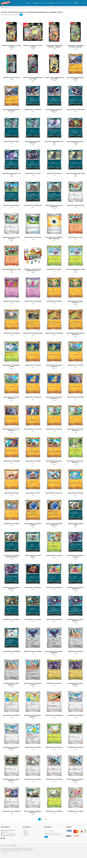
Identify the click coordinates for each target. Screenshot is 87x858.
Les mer (20, 850)
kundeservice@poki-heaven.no (9, 833)
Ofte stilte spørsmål (11, 845)
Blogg (4, 845)
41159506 (6, 832)
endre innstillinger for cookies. (27, 850)
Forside (25, 830)
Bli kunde (26, 832)
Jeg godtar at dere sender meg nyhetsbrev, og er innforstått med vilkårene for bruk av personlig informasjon (53, 834)
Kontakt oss (26, 835)
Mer (69, 3)
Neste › (46, 819)
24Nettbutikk (7, 852)
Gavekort (25, 833)
